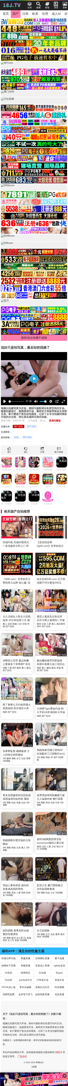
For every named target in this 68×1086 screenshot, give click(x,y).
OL (24, 938)
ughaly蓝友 (59, 965)
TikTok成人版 (8, 987)
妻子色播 (59, 958)
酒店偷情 (60, 624)
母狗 (23, 892)
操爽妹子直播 (8, 965)
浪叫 (39, 626)
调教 (13, 758)
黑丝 (48, 802)
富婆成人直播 (42, 965)
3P (51, 757)
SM (4, 758)
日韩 (25, 13)
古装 (18, 847)
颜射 (19, 668)
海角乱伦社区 (42, 987)
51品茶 (8, 980)
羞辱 (57, 934)
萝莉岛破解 (25, 987)
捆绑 (9, 758)
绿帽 (5, 668)
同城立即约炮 (8, 958)
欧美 (35, 13)
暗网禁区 (25, 972)
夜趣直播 (25, 958)
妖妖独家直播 (42, 994)
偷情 (39, 624)
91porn (59, 972)
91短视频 (59, 987)
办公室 (19, 938)
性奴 (13, 802)
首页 (6, 13)
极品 (28, 668)
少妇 (53, 846)
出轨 (44, 624)
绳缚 (28, 758)
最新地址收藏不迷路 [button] (34, 337)
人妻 (49, 624)
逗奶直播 (59, 994)
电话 (58, 846)
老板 (17, 940)
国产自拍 (18, 426)
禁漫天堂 (59, 980)
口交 (19, 624)
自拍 (16, 437)
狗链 (48, 757)
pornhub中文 (25, 980)
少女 (52, 892)
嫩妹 (49, 668)
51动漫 (42, 972)
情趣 (18, 802)
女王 (18, 758)
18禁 (34, 1066)
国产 (16, 13)
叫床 (57, 802)
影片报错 (58, 452)
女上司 (11, 940)
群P (14, 668)
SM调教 (6, 761)
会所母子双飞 (25, 994)
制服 (15, 624)
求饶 (58, 668)
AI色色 (8, 972)
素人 (5, 624)
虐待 (62, 934)
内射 (52, 802)
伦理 (45, 13)
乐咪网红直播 (42, 958)
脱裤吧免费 (9, 994)
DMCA (58, 1052)
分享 (42, 452)
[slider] (16, 401)
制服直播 (25, 965)
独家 (39, 668)
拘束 (39, 936)
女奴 (23, 758)
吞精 (24, 624)
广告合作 (22, 1056)
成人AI (56, 13)
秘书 (13, 938)
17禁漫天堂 (42, 980)
